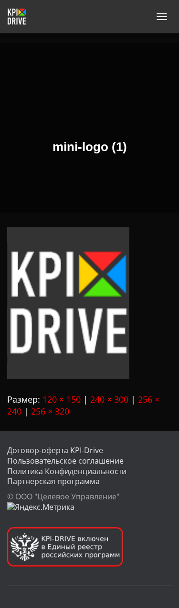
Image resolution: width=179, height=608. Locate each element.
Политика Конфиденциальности (66, 471)
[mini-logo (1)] (68, 302)
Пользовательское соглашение (65, 461)
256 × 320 (50, 411)
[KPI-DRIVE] (20, 17)
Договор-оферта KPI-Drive (55, 450)
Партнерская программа (53, 481)
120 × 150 (61, 399)
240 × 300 (109, 399)
